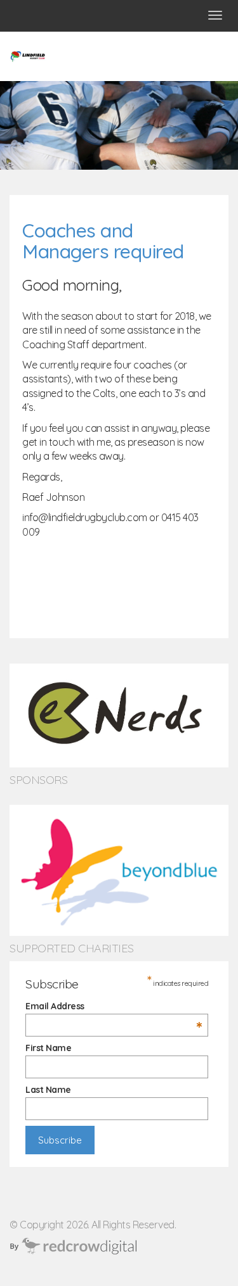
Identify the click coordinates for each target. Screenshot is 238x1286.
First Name (48, 1048)
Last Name (48, 1089)
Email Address (113, 1006)
